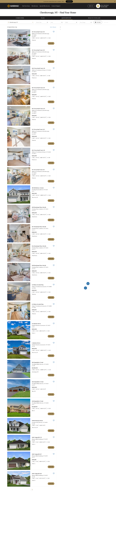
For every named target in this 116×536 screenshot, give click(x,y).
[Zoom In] (60, 27)
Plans (42, 18)
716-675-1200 (104, 6)
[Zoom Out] (60, 29)
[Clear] (33, 22)
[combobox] (20, 22)
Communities (20, 18)
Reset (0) (106, 22)
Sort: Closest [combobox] (53, 27)
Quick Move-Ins (66, 18)
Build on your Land (94, 18)
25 (88, 283)
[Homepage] (13, 6)
